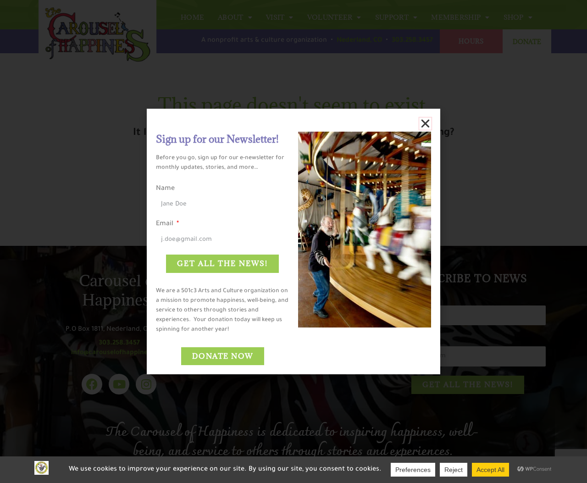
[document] (293, 241)
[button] (425, 123)
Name (165, 189)
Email (165, 224)
